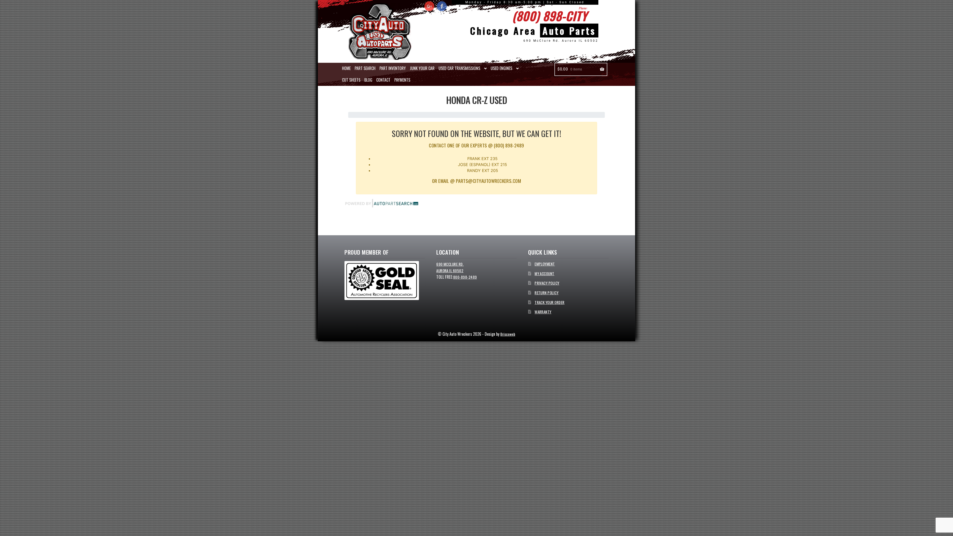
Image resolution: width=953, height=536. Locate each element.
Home (346, 68)
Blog (368, 80)
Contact (383, 80)
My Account (544, 273)
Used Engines (501, 68)
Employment (545, 264)
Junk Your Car (422, 68)
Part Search (365, 68)
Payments (402, 80)
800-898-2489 (465, 277)
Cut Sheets (351, 80)
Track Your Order (550, 302)
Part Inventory (392, 68)
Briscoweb (507, 334)
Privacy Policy (547, 283)
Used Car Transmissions (459, 68)
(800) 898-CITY (549, 15)
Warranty (543, 311)
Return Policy (546, 292)
